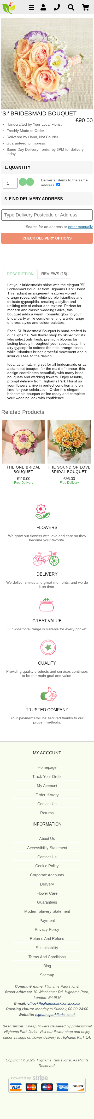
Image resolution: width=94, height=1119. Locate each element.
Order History (47, 795)
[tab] (20, 274)
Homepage (47, 767)
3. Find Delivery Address (33, 199)
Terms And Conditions (47, 957)
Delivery (47, 884)
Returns (47, 813)
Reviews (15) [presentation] (54, 273)
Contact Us (47, 803)
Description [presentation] (20, 274)
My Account (47, 785)
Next (83, 457)
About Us (47, 838)
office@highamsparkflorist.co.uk (53, 1003)
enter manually (80, 227)
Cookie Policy (47, 866)
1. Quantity (17, 167)
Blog (47, 966)
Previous (6, 457)
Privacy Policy (47, 929)
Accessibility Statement (47, 847)
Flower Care (47, 893)
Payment (47, 920)
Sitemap (47, 975)
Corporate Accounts (47, 875)
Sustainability (47, 947)
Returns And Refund (47, 938)
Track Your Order (47, 776)
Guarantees (47, 902)
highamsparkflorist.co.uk (55, 1014)
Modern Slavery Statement (47, 911)
